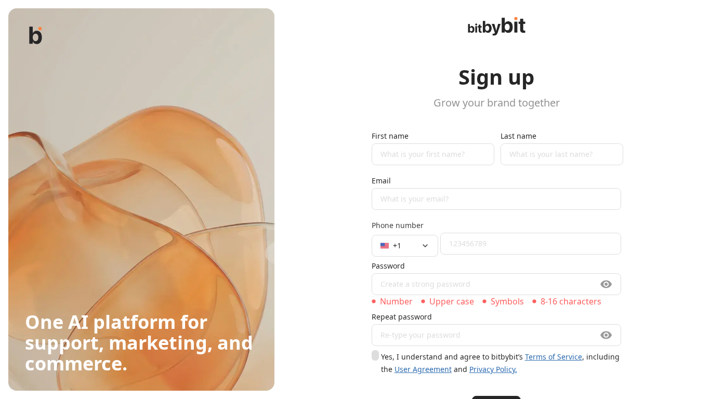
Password (388, 266)
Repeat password (402, 317)
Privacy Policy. (493, 369)
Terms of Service (553, 357)
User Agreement (423, 369)
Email (381, 180)
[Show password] (606, 284)
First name (390, 136)
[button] (405, 246)
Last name (518, 136)
